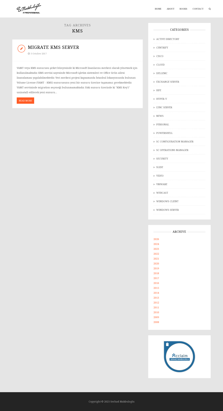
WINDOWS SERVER (167, 209)
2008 (156, 322)
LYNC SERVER (164, 107)
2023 (156, 248)
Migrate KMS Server (53, 47)
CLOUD (160, 64)
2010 (156, 312)
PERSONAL (162, 124)
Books (183, 8)
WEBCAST (162, 192)
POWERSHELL (164, 133)
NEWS (160, 115)
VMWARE (161, 184)
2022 (156, 253)
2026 (156, 239)
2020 (156, 263)
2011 (156, 307)
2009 (156, 317)
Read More (25, 100)
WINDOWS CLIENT (167, 201)
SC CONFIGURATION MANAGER (174, 141)
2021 (156, 258)
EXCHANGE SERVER (167, 81)
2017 (156, 278)
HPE (158, 90)
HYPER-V (161, 98)
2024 (156, 244)
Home (158, 8)
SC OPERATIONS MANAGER (172, 150)
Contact (198, 8)
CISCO (159, 56)
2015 (156, 288)
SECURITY (162, 158)
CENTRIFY (162, 47)
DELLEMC (161, 73)
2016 (156, 283)
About (170, 8)
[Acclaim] (179, 356)
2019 (156, 268)
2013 (156, 297)
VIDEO (160, 175)
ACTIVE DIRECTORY (167, 39)
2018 (156, 273)
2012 (156, 302)
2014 (156, 292)
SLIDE (159, 167)
